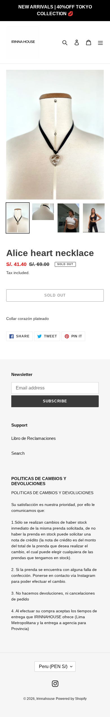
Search (18, 453)
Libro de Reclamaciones (33, 438)
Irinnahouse (45, 699)
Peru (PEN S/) (53, 666)
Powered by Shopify (71, 699)
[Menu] (100, 42)
